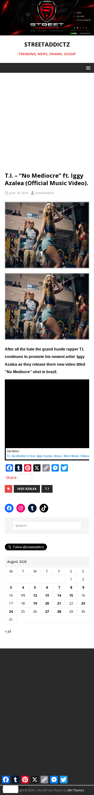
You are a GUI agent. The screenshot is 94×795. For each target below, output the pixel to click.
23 (83, 603)
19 (35, 603)
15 (71, 595)
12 (35, 595)
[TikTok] (44, 508)
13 (47, 595)
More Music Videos (77, 456)
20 (47, 603)
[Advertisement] (47, 120)
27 (47, 611)
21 (59, 603)
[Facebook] (9, 508)
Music (58, 456)
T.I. (8, 456)
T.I (47, 489)
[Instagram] (20, 508)
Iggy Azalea (26, 489)
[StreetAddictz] (47, 32)
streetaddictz (44, 193)
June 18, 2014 (18, 193)
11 (23, 595)
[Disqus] (47, 713)
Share (11, 477)
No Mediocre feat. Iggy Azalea (32, 456)
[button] (87, 67)
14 (59, 595)
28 (59, 611)
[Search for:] (47, 526)
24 (11, 611)
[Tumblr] (32, 508)
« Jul (8, 631)
